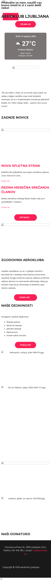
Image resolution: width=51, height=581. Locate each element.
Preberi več (5, 181)
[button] (25, 24)
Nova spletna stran (20, 166)
